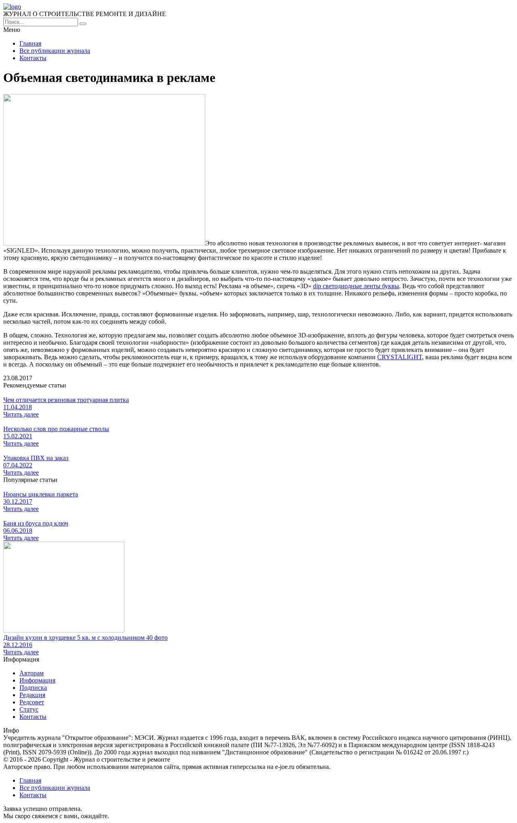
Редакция (32, 694)
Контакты (32, 57)
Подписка (33, 687)
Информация (37, 680)
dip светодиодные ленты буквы (356, 286)
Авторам (31, 673)
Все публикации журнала (54, 50)
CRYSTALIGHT (399, 357)
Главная (30, 43)
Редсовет (31, 702)
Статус (28, 709)
